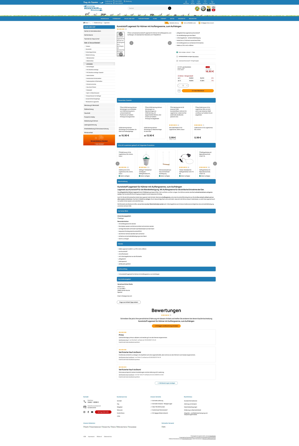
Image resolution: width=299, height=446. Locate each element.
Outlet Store (120, 413)
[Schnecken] (207, 14)
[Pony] (95, 14)
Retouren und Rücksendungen (209, 438)
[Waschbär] (175, 14)
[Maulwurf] (195, 14)
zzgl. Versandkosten (187, 67)
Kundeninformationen (190, 401)
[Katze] (139, 14)
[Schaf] (112, 14)
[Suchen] (169, 8)
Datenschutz (108, 436)
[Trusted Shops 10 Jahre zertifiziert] (208, 9)
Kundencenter (92, 407)
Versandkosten (212, 436)
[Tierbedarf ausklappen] (122, 19)
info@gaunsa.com (124, 296)
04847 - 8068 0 (93, 402)
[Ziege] (119, 14)
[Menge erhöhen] (187, 85)
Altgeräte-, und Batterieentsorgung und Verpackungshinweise (196, 413)
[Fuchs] (168, 14)
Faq (118, 404)
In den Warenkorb (198, 91)
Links (118, 416)
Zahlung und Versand (190, 404)
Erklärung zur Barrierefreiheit (192, 410)
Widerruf (99, 436)
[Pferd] (87, 14)
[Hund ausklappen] (158, 19)
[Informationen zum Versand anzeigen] (163, 427)
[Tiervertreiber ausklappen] (151, 19)
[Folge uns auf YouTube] (92, 412)
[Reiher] (189, 14)
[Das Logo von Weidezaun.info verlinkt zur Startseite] (105, 8)
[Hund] (132, 14)
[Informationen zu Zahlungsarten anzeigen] (109, 427)
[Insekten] (213, 14)
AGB (84, 436)
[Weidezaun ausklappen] (110, 19)
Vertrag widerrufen (103, 412)
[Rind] (103, 14)
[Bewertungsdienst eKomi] (197, 9)
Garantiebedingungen (190, 407)
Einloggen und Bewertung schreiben (167, 326)
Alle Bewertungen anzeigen (167, 383)
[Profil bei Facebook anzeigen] (88, 412)
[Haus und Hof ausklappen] (136, 19)
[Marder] (182, 14)
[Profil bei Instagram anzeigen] (84, 412)
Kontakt (119, 401)
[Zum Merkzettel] (179, 90)
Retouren (120, 410)
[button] (150, 34)
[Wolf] (160, 14)
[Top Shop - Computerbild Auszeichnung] (213, 9)
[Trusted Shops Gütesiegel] (203, 9)
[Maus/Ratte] (201, 14)
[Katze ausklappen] (176, 19)
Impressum (91, 436)
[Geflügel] (125, 14)
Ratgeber (119, 407)
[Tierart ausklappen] (168, 19)
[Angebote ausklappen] (187, 19)
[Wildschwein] (152, 14)
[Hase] (145, 14)
